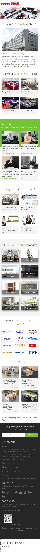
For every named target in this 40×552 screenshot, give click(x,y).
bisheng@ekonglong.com (11, 478)
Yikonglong (12, 418)
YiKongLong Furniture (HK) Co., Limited (19, 528)
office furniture (22, 418)
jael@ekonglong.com (28, 478)
